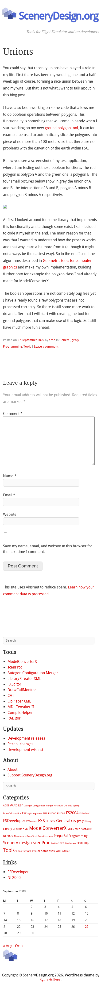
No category (20, 836)
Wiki (58, 851)
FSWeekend (31, 821)
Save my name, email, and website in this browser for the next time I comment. (47, 549)
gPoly (75, 340)
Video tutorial (23, 851)
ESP (24, 813)
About (12, 769)
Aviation (58, 805)
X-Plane (66, 851)
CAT (11, 695)
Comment (13, 413)
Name (9, 476)
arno (52, 340)
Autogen (16, 805)
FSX (41, 820)
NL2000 (8, 836)
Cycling (76, 805)
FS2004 (72, 812)
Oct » (19, 946)
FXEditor (14, 684)
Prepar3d (61, 836)
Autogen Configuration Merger (33, 673)
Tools (27, 346)
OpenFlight (32, 836)
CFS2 (70, 806)
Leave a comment (46, 346)
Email (9, 495)
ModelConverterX (22, 661)
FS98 (45, 813)
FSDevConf (84, 813)
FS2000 (52, 813)
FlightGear (37, 814)
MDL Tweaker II (21, 707)
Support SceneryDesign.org (30, 775)
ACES (6, 805)
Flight (29, 814)
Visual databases (43, 851)
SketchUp (83, 843)
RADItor (14, 718)
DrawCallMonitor (22, 690)
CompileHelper (20, 712)
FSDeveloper (14, 820)
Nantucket (86, 828)
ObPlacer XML (19, 701)
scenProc (15, 667)
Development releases (26, 738)
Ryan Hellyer (50, 979)
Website (9, 514)
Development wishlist (25, 749)
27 (86, 926)
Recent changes (20, 744)
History (88, 821)
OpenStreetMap (45, 836)
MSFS (70, 828)
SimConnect (70, 843)
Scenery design (17, 842)
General (64, 340)
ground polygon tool (61, 128)
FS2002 (61, 813)
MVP (77, 828)
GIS (73, 821)
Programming (12, 346)
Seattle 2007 (57, 843)
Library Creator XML (24, 678)
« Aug (7, 946)
